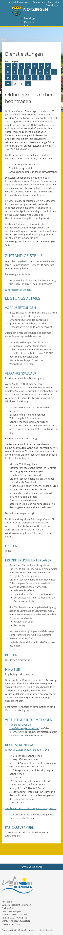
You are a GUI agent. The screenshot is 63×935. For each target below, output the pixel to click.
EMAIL (5, 920)
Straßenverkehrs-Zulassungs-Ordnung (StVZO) (31, 808)
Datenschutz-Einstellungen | (53, 4)
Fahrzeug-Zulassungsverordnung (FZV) (26, 749)
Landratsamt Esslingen (18, 289)
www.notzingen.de (11, 923)
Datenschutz (39, 2)
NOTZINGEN (35, 9)
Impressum (24, 2)
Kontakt (12, 2)
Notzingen (30, 18)
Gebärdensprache (27, 929)
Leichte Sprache (46, 929)
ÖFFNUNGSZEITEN (20, 920)
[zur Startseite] (17, 11)
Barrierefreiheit (9, 929)
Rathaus (29, 22)
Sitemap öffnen (31, 867)
